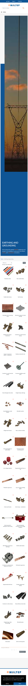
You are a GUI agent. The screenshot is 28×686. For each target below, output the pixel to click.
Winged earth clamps (8, 430)
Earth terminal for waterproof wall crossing (7, 526)
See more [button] (19, 679)
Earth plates (7, 641)
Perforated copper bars (20, 565)
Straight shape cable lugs (20, 392)
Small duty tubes (7, 278)
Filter (24, 262)
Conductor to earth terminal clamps (7, 374)
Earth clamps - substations (20, 506)
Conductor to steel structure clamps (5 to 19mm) (7, 566)
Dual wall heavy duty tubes (20, 603)
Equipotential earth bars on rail (20, 469)
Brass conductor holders (20, 430)
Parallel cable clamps (8, 296)
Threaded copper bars (8, 487)
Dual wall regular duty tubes (7, 392)
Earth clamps (20, 296)
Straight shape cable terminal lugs (8, 623)
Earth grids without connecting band (20, 449)
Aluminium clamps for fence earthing (20, 316)
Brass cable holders (20, 278)
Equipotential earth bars (7, 584)
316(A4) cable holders (20, 545)
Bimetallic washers (20, 411)
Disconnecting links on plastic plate (8, 449)
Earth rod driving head (20, 641)
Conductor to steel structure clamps (20, 335)
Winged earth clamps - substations (7, 335)
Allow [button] (20, 683)
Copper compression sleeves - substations (8, 355)
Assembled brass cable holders (7, 412)
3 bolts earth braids (7, 506)
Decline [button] (7, 683)
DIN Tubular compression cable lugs (7, 546)
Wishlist (20, 1)
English (13, 1)
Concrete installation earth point (20, 374)
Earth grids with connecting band (8, 316)
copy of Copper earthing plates (20, 488)
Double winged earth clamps (20, 585)
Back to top (22, 651)
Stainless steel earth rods (20, 354)
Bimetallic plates (20, 622)
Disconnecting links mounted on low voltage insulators (20, 526)
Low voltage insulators (7, 468)
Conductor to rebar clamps (8, 603)
